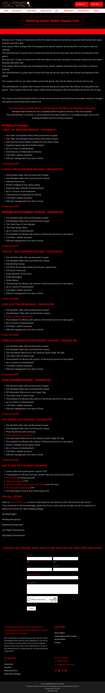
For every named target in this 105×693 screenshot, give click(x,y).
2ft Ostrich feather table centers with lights (25, 484)
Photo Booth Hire (10, 671)
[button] (82, 4)
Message (31, 583)
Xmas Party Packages (12, 674)
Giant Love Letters (14, 481)
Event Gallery (60, 633)
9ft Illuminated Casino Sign (18, 487)
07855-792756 (75, 31)
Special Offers (60, 639)
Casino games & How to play (65, 636)
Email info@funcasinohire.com (37, 31)
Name (29, 555)
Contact (58, 643)
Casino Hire (8, 664)
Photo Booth (12, 478)
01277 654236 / (62, 31)
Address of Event (33, 574)
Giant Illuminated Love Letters (19, 316)
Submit (31, 608)
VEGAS (6, 380)
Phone (29, 566)
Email (55, 566)
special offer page (19, 502)
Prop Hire (7, 667)
